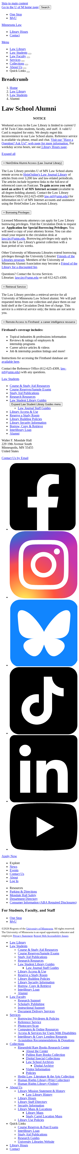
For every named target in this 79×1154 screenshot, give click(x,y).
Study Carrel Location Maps (44, 1116)
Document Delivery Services (36, 1011)
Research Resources (22, 396)
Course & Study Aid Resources (30, 385)
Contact (15, 35)
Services (15, 60)
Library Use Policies (31, 1120)
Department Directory (24, 899)
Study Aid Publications (24, 393)
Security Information (31, 1105)
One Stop (16, 14)
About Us (16, 67)
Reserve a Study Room (24, 415)
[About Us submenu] (24, 68)
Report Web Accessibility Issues (51, 935)
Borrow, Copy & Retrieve (26, 426)
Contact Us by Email (15, 458)
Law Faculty (18, 56)
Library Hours (19, 31)
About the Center (37, 1051)
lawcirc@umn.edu (13, 238)
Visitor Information (38, 1069)
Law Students (18, 52)
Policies (31, 1073)
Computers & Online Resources (38, 1029)
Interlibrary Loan (20, 430)
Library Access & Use (24, 411)
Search (45, 7)
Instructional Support (31, 1007)
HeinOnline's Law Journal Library (45, 174)
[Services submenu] (23, 61)
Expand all (8, 154)
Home (14, 88)
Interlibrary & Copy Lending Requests (42, 1036)
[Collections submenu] (26, 64)
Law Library (18, 49)
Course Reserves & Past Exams (38, 1127)
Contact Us (17, 874)
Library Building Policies (26, 419)
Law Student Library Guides (28, 400)
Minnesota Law (12, 25)
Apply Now (9, 856)
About (14, 877)
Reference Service (29, 1022)
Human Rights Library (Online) (38, 1083)
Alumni (14, 433)
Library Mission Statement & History (41, 1091)
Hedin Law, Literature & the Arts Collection (46, 1076)
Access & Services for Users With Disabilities (47, 1033)
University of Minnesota (39, 928)
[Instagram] (43, 597)
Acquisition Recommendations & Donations (46, 1040)
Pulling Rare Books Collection (45, 1054)
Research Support (29, 1000)
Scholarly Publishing (31, 1004)
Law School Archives (40, 1062)
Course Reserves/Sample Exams (30, 389)
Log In (14, 881)
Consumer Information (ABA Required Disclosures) (43, 902)
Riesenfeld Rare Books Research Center (43, 1047)
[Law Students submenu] (29, 53)
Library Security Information (28, 422)
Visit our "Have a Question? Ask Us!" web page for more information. (37, 141)
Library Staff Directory (32, 1102)
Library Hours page (54, 147)
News (13, 866)
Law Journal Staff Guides (34, 408)
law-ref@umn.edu (56, 196)
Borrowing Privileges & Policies (38, 1018)
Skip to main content (15, 3)
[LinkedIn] (43, 801)
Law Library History (39, 1094)
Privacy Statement (23, 935)
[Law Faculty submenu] (28, 57)
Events (14, 870)
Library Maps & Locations (35, 1109)
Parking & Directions (23, 891)
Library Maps (34, 1112)
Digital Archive (44, 1065)
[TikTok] (43, 733)
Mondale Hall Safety (23, 895)
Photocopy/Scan (28, 1025)
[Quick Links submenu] (28, 71)
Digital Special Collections (43, 1058)
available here (10, 361)
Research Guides (29, 1138)
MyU (13, 18)
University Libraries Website (36, 1141)
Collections (17, 63)
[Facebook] (43, 529)
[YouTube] (43, 849)
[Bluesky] (43, 665)
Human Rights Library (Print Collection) (44, 1080)
